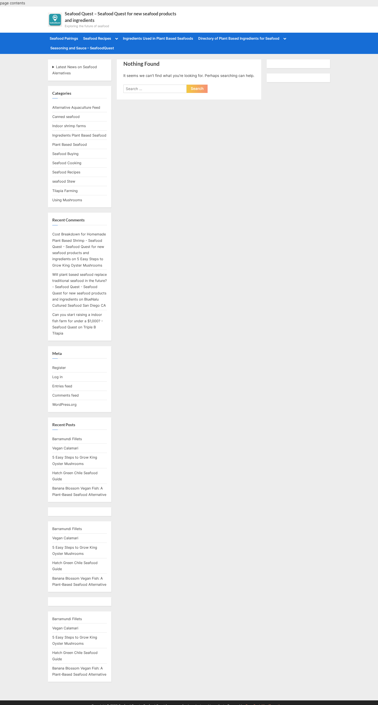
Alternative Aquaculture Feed (76, 107)
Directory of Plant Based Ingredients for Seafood (238, 38)
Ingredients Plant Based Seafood (79, 135)
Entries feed (62, 386)
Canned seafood (66, 116)
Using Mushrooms (67, 200)
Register (59, 367)
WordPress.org (64, 404)
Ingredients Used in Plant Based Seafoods (158, 38)
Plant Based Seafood (69, 144)
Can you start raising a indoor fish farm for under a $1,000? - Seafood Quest (77, 320)
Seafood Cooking (66, 163)
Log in (57, 377)
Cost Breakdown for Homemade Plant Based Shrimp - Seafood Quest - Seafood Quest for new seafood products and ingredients (79, 246)
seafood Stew (63, 181)
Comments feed (65, 395)
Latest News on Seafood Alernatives (74, 70)
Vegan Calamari (65, 448)
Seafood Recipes (97, 38)
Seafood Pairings (64, 38)
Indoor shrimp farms (69, 126)
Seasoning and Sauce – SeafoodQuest (82, 48)
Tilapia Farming (65, 191)
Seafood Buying (65, 153)
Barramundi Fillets (67, 439)
